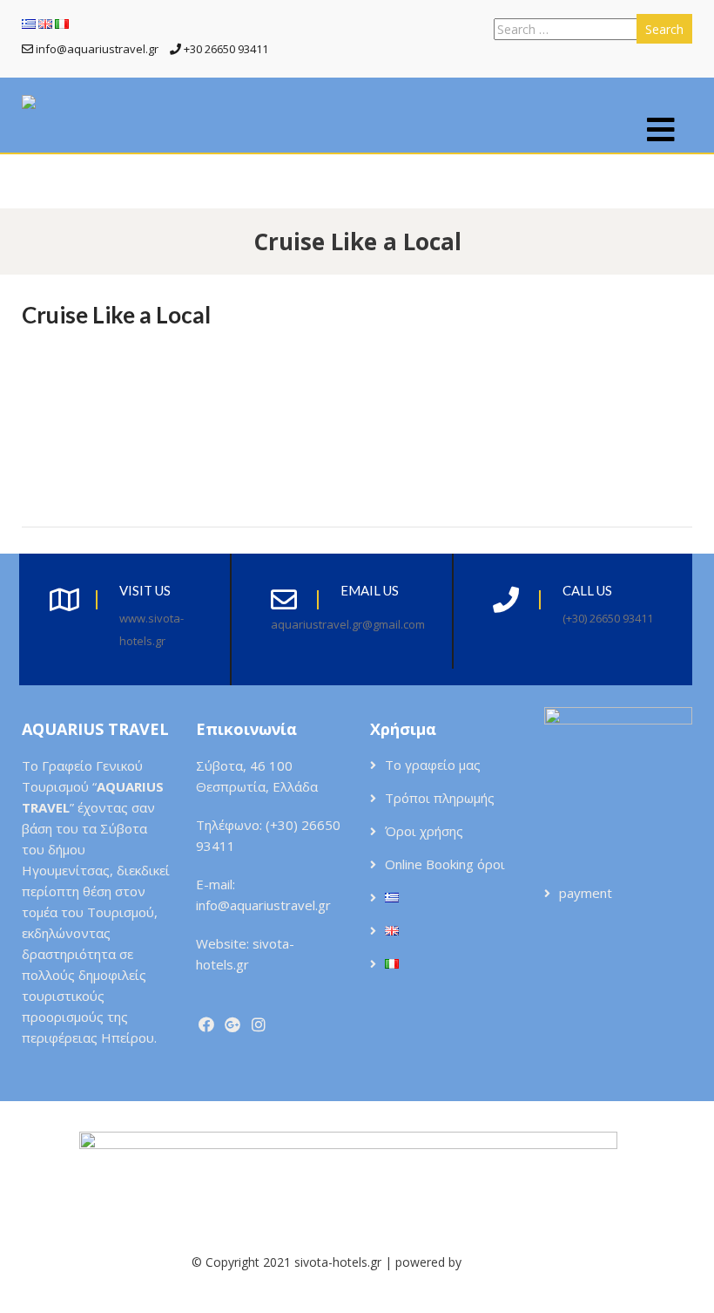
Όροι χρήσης (424, 831)
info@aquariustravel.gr (263, 905)
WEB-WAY (493, 1262)
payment (585, 892)
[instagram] (259, 1025)
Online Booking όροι (445, 864)
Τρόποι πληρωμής (440, 797)
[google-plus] (233, 1025)
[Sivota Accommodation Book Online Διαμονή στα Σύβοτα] (29, 103)
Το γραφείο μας (433, 764)
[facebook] (207, 1025)
